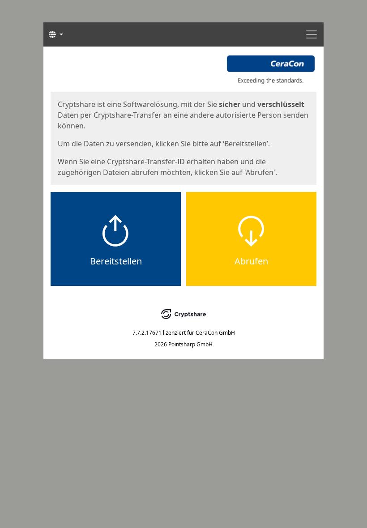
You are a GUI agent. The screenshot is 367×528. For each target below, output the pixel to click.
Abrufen (251, 261)
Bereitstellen (116, 261)
